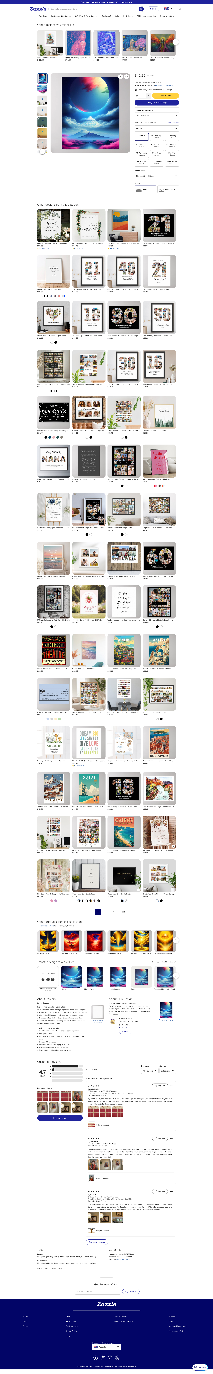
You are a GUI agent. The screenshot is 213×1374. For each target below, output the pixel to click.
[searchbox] (96, 9)
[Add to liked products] (126, 76)
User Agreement (119, 1366)
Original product (102, 1125)
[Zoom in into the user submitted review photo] (42, 1096)
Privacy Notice (131, 1366)
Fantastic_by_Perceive (164, 85)
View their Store (124, 1028)
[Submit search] (141, 9)
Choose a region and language (103, 1343)
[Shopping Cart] (179, 9)
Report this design (166, 1020)
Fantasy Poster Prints (46, 926)
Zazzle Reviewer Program (97, 1095)
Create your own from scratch (97, 1022)
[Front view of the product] (90, 113)
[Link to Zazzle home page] (39, 8)
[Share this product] (120, 76)
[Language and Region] (168, 8)
